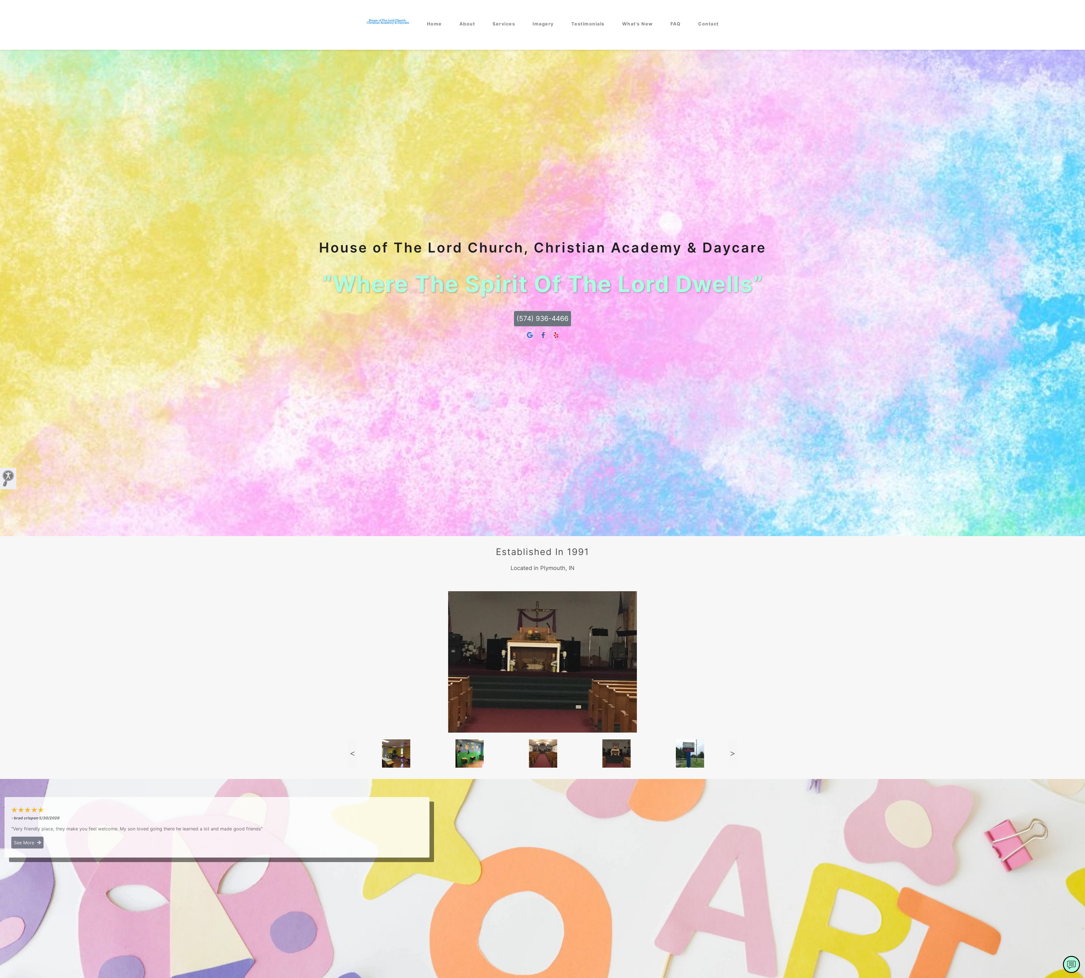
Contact (708, 24)
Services (503, 24)
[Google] (530, 335)
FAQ (675, 24)
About (467, 24)
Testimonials (588, 24)
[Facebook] (543, 335)
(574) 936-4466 (542, 318)
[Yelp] (556, 335)
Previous (352, 753)
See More (25, 842)
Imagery (543, 24)
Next (732, 753)
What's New (637, 24)
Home (434, 24)
